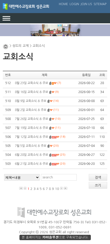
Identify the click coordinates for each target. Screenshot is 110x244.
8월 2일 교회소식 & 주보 (30, 109)
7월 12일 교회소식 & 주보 (31, 136)
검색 (98, 177)
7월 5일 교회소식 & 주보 (30, 145)
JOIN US (86, 4)
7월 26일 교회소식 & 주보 (31, 118)
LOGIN (74, 4)
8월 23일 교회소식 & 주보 (31, 83)
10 (57, 188)
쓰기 (98, 185)
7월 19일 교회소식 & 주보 (31, 127)
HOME (63, 4)
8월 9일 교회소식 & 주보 (30, 101)
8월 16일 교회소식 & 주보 (31, 92)
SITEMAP (100, 4)
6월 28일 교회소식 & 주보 (31, 154)
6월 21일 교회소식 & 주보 (31, 163)
